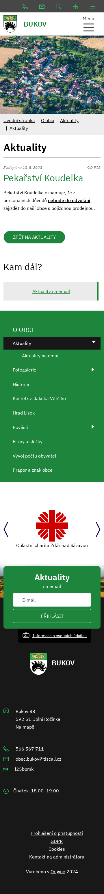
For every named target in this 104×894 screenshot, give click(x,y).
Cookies (57, 849)
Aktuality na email (51, 291)
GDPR (57, 841)
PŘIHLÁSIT (52, 616)
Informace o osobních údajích (59, 635)
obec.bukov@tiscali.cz (38, 759)
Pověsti (20, 427)
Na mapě (25, 727)
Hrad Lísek (24, 413)
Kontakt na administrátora (56, 857)
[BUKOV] (13, 24)
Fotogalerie (24, 370)
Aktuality (69, 120)
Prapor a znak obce (33, 470)
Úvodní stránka (19, 120)
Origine (58, 871)
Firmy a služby (27, 441)
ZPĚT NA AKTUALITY (34, 237)
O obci (47, 120)
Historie (21, 384)
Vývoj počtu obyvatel (34, 456)
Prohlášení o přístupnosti (57, 833)
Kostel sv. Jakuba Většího (39, 398)
